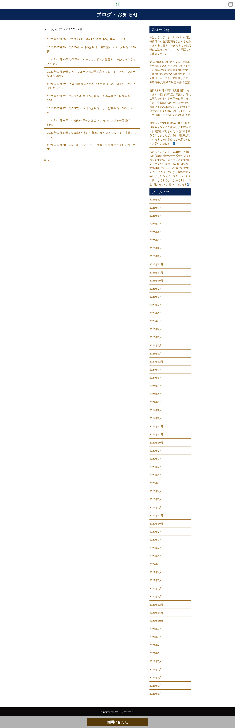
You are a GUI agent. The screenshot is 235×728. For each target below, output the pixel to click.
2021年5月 (155, 661)
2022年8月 (155, 539)
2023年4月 (155, 491)
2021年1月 (155, 693)
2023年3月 (155, 499)
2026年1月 (155, 256)
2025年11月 (156, 272)
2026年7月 (155, 207)
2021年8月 (155, 636)
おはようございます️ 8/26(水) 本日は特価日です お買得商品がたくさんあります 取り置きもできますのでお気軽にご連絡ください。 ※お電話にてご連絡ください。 (170, 45)
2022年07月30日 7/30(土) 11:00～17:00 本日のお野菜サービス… (87, 39)
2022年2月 (155, 588)
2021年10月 (156, 620)
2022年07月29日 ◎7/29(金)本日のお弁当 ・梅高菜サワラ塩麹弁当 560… (90, 98)
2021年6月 (155, 653)
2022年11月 (156, 515)
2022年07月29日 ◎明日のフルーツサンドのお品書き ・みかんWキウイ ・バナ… (91, 61)
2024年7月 (155, 369)
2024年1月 (155, 418)
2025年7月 (155, 304)
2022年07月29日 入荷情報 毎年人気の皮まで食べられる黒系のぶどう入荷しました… (91, 85)
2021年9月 (155, 628)
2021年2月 (155, 685)
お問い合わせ (117, 722)
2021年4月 (155, 669)
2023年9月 (155, 450)
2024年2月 (155, 410)
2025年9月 (155, 288)
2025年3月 (155, 337)
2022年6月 (155, 555)
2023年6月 (155, 474)
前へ (46, 159)
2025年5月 (155, 320)
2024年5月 (155, 385)
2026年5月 (155, 223)
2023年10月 (156, 442)
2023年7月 (155, 466)
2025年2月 (155, 345)
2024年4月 (155, 393)
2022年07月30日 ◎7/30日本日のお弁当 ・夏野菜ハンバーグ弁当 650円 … (91, 49)
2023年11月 (156, 434)
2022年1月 (155, 596)
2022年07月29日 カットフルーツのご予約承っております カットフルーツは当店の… (91, 73)
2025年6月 (155, 312)
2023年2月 (155, 507)
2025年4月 (155, 329)
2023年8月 (155, 458)
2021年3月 (155, 677)
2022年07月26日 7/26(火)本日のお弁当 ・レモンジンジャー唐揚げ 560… (90, 122)
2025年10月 (156, 280)
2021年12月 (156, 604)
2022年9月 (155, 531)
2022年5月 (155, 563)
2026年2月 (155, 248)
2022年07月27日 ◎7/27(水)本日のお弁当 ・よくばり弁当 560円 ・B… (90, 110)
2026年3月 (155, 239)
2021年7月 (155, 645)
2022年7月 (155, 547)
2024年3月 (155, 401)
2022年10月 (156, 523)
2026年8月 (155, 199)
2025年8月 (155, 296)
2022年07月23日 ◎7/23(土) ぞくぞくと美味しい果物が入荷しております (91, 146)
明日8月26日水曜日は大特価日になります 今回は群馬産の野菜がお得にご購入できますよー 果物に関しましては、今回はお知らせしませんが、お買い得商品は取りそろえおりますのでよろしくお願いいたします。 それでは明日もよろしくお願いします (170, 102)
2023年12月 (156, 426)
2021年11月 (156, 612)
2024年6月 (155, 377)
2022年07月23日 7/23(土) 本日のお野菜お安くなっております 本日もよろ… (91, 134)
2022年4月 (155, 572)
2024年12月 (156, 361)
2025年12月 (156, 264)
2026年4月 (155, 231)
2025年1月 (155, 353)
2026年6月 (155, 215)
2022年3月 (155, 580)
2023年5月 (155, 482)
